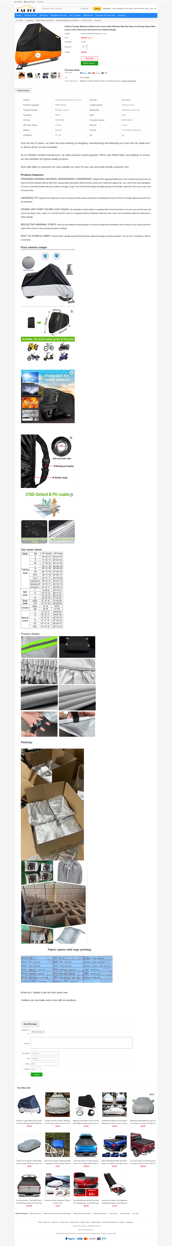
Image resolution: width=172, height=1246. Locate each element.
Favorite (19, 2)
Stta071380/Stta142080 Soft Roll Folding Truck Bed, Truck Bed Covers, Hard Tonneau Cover (114, 1163)
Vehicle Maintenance (100, 1213)
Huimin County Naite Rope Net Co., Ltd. (93, 33)
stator (147, 8)
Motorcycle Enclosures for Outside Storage (57, 1213)
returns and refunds (129, 81)
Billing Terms (85, 1222)
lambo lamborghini (118, 8)
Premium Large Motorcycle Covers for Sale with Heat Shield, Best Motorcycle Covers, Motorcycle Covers (29, 1123)
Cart (40, 2)
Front (126, 8)
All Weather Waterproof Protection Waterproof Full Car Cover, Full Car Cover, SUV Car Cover (114, 1123)
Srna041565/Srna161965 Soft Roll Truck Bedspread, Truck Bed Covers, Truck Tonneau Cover (86, 1203)
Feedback (129, 1222)
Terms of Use (64, 1222)
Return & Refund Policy (109, 1222)
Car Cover (98, 20)
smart (135, 8)
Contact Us (54, 1222)
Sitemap (121, 1222)
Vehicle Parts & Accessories (44, 20)
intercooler (141, 8)
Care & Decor (113, 1213)
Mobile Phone (30, 2)
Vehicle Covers (87, 20)
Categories (29, 20)
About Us (47, 1222)
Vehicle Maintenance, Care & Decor (67, 20)
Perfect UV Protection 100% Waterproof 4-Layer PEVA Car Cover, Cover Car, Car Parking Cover (29, 1163)
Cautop (20, 20)
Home (40, 1222)
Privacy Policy (74, 1222)
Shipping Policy (96, 1222)
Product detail (23, 90)
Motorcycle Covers (35, 1213)
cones (151, 8)
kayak (131, 8)
